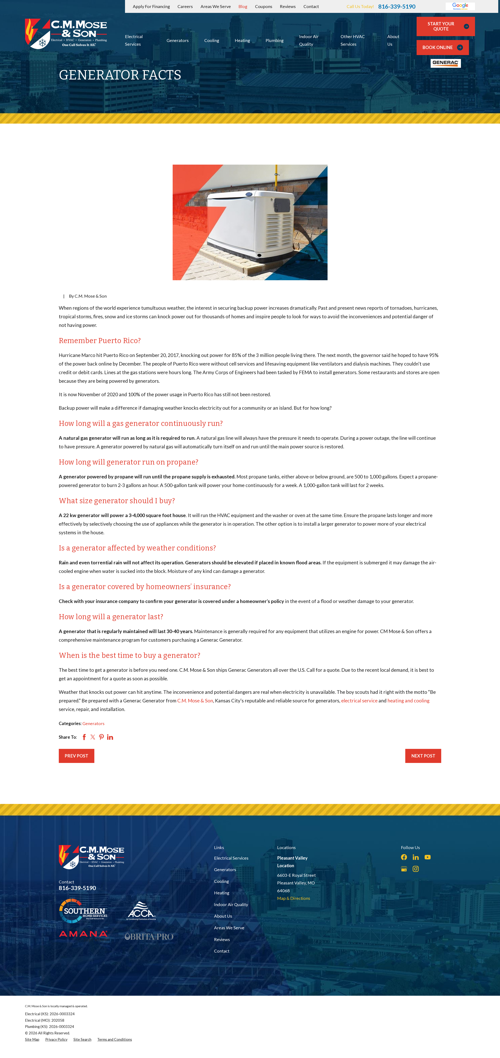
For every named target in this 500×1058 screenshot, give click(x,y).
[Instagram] (416, 869)
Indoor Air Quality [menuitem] (309, 40)
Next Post (423, 755)
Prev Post (76, 755)
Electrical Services (231, 858)
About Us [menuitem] (393, 40)
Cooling (221, 881)
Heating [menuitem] (242, 40)
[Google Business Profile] (404, 869)
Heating (221, 892)
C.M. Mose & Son (195, 700)
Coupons (263, 6)
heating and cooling (408, 700)
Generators (93, 723)
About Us (223, 916)
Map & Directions (293, 898)
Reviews (288, 6)
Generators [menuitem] (178, 40)
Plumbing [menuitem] (275, 40)
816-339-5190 (396, 6)
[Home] (66, 34)
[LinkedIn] (416, 857)
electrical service (359, 700)
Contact (311, 6)
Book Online (437, 47)
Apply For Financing (151, 6)
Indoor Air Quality (231, 904)
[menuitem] (32, 1039)
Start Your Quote (441, 26)
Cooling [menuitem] (211, 40)
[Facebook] (404, 857)
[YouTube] (428, 857)
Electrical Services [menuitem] (134, 40)
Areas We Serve (216, 6)
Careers (185, 6)
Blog (242, 6)
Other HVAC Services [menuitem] (353, 40)
